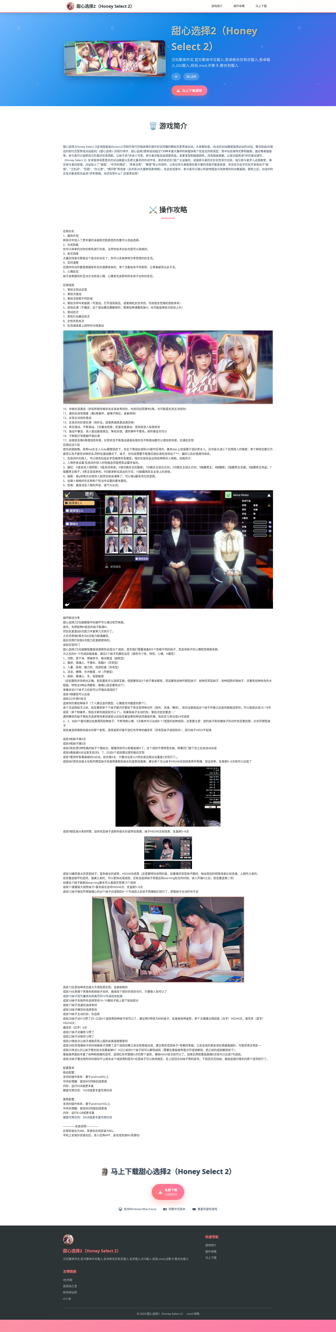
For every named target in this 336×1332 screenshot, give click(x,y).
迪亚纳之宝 (70, 1286)
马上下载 (261, 6)
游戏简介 (217, 6)
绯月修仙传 (70, 1292)
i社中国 (67, 1280)
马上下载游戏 (192, 90)
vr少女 (67, 1299)
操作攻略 (239, 6)
